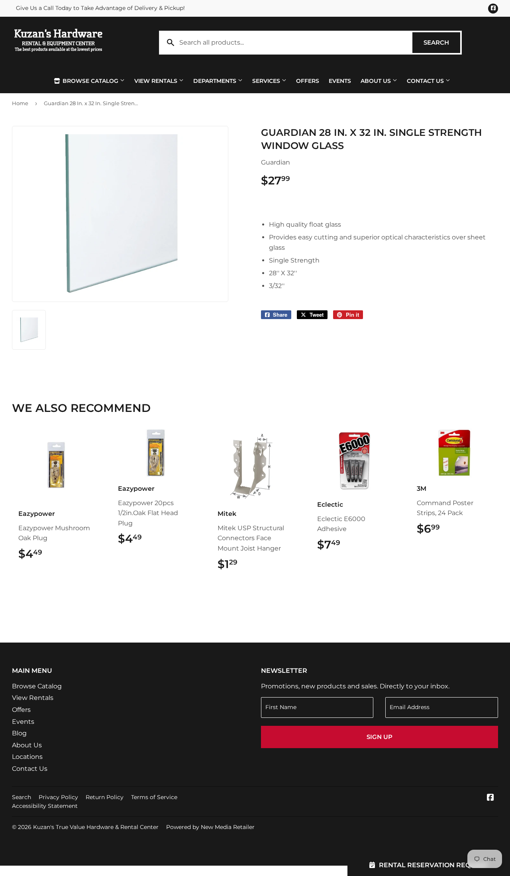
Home (20, 103)
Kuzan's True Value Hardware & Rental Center (96, 827)
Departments (215, 81)
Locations (27, 756)
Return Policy (105, 797)
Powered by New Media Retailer (210, 827)
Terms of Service (154, 797)
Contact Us (426, 81)
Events (340, 81)
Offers (307, 81)
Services (267, 81)
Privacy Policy (58, 797)
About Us (376, 81)
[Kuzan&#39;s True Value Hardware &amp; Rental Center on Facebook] (490, 798)
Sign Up (379, 737)
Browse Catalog (90, 81)
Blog (19, 733)
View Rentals (156, 81)
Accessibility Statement (45, 806)
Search (442, 42)
